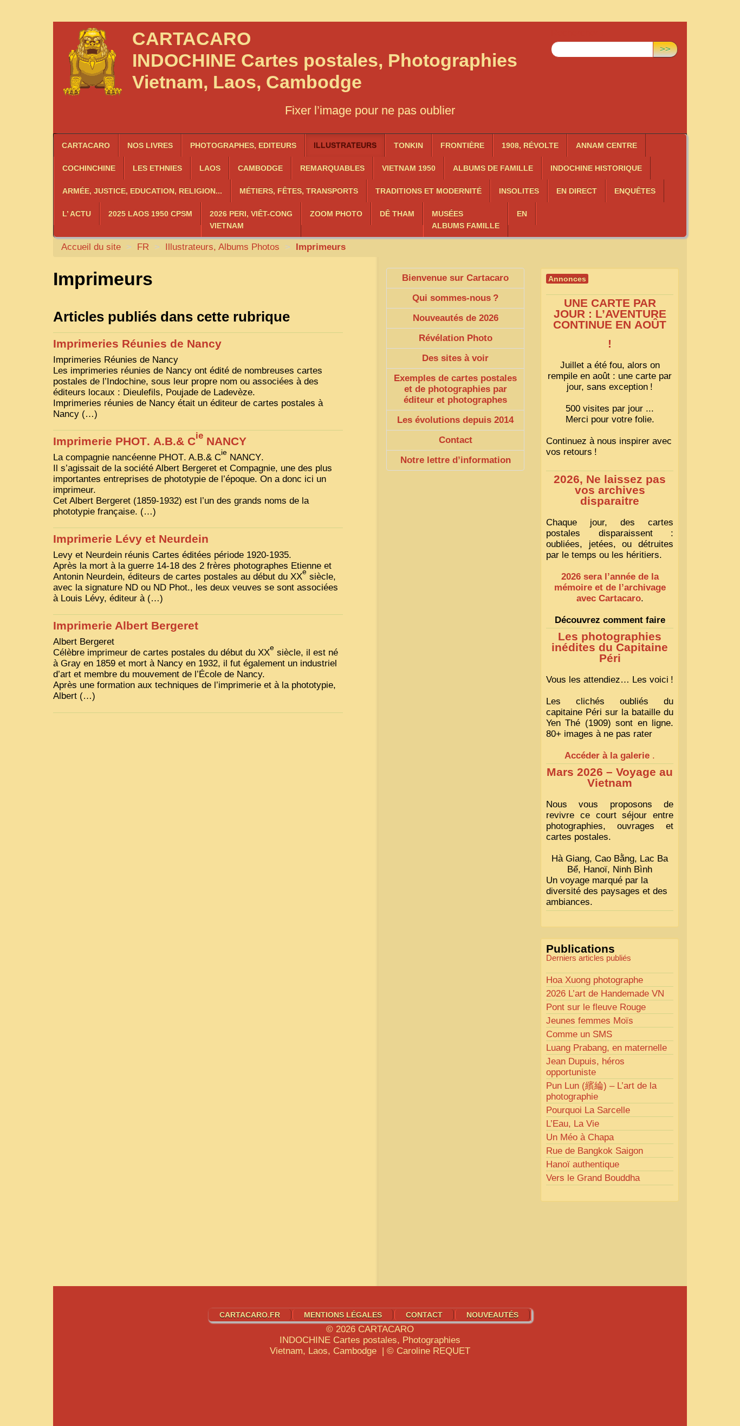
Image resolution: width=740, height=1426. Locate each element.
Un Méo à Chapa (580, 1137)
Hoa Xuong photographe (594, 980)
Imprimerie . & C (149, 441)
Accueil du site (91, 247)
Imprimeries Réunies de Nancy (137, 343)
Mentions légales (343, 1315)
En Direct (576, 191)
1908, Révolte (530, 145)
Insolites (519, 191)
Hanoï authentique (582, 1164)
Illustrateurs (345, 145)
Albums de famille (493, 168)
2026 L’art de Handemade (605, 993)
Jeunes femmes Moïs (589, 1021)
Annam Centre (606, 145)
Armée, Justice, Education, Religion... (142, 191)
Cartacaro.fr (249, 1315)
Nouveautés (492, 1315)
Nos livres (150, 145)
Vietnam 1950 (409, 168)
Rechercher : (577, 33)
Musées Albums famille (465, 219)
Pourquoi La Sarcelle (588, 1110)
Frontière (462, 145)
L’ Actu (76, 213)
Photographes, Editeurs (243, 145)
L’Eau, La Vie (572, 1124)
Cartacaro (86, 145)
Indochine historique (596, 168)
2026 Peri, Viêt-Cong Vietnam (251, 219)
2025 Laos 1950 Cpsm (150, 213)
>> (665, 49)
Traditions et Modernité (428, 191)
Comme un (579, 1034)
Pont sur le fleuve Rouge (596, 1007)
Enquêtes (634, 191)
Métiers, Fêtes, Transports (298, 191)
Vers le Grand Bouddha (593, 1178)
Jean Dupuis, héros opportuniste (585, 1066)
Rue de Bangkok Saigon (594, 1151)
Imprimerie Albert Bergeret (125, 625)
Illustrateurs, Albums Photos (222, 247)
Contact (424, 1315)
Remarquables (332, 168)
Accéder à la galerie (607, 755)
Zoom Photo (336, 213)
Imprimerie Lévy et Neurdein (131, 538)
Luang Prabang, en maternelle (606, 1048)
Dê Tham (397, 213)
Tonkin (408, 145)
